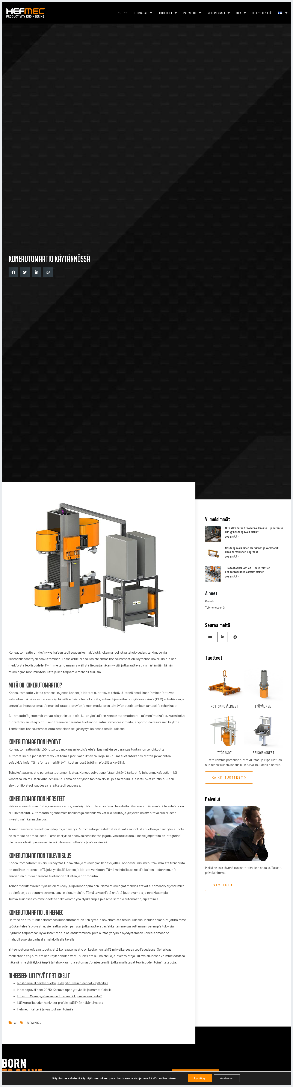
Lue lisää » (232, 537)
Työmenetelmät (215, 607)
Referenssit (216, 13)
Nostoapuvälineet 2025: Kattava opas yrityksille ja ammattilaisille (64, 989)
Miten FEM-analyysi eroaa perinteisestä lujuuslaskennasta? (59, 996)
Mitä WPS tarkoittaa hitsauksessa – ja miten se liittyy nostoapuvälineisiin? (254, 530)
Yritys (123, 13)
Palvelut (190, 13)
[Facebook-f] (235, 637)
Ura (239, 13)
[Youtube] (210, 637)
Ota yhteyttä (262, 13)
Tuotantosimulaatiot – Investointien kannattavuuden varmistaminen (247, 570)
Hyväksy (199, 1078)
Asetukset (226, 1078)
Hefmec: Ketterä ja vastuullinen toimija (45, 1009)
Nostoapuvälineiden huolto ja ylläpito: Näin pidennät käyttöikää (62, 983)
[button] (13, 272)
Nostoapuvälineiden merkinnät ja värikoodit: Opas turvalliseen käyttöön (252, 550)
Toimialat (141, 13)
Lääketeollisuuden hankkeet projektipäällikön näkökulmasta (60, 1002)
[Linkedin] (222, 637)
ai (15, 1023)
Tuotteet (165, 13)
